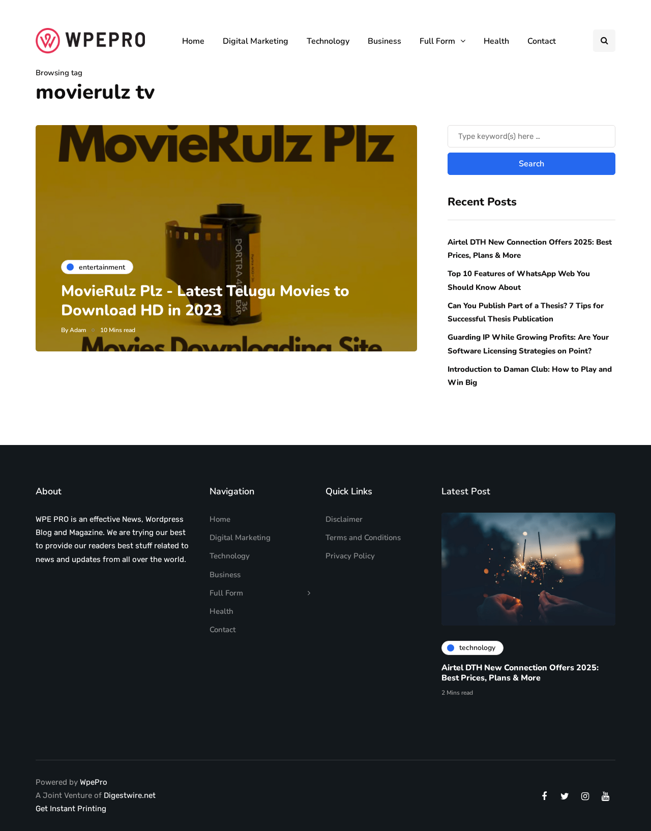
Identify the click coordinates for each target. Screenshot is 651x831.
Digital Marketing (255, 41)
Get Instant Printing (71, 808)
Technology (328, 41)
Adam (78, 330)
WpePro (93, 782)
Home (193, 41)
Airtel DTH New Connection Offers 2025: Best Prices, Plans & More (520, 673)
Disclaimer (344, 519)
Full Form (437, 41)
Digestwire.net (130, 795)
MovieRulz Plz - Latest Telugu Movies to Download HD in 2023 (205, 301)
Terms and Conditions (363, 537)
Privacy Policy (350, 556)
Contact (541, 41)
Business (384, 41)
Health (496, 41)
